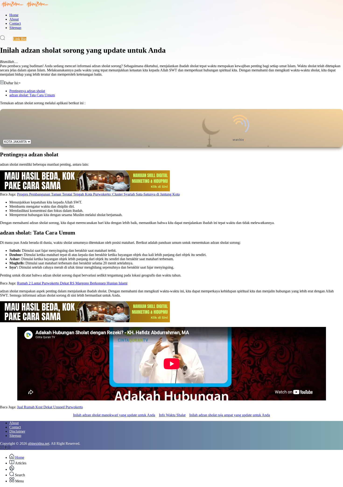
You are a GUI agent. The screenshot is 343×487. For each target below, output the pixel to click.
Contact (15, 23)
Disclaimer (17, 431)
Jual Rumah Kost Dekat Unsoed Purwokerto (50, 407)
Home (13, 15)
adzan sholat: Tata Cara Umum (32, 95)
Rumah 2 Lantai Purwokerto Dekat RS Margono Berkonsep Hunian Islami (72, 283)
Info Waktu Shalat (172, 415)
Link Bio (19, 39)
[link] (2, 448)
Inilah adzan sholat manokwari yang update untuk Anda (114, 415)
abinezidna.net (38, 443)
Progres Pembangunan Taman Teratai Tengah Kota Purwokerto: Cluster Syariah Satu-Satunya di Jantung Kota (98, 194)
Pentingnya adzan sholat (27, 91)
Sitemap (15, 28)
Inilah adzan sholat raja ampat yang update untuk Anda (229, 415)
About (14, 19)
